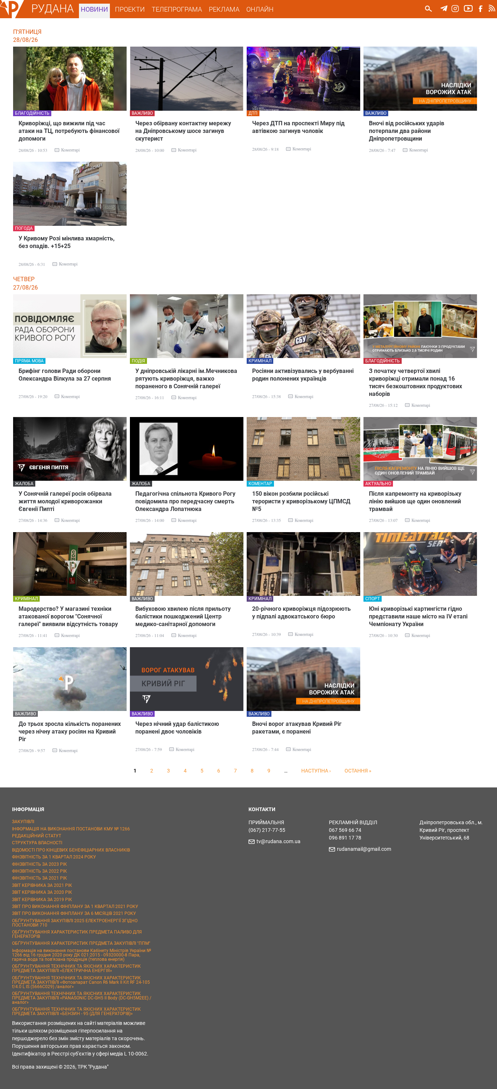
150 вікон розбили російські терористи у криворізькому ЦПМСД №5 (301, 501)
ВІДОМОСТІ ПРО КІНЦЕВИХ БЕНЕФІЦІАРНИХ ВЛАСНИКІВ (71, 850)
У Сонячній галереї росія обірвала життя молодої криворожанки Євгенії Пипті (65, 501)
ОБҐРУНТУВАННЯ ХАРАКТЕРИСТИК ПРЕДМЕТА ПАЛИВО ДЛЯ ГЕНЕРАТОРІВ (77, 934)
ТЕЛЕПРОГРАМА (177, 9)
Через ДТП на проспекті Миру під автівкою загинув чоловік (298, 127)
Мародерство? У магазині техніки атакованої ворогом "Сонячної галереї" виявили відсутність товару (68, 616)
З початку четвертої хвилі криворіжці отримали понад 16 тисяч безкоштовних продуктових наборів (415, 382)
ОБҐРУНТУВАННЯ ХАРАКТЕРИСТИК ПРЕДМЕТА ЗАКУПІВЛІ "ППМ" (81, 943)
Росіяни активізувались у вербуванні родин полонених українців (303, 374)
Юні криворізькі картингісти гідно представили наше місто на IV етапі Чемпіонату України (418, 616)
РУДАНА (52, 8)
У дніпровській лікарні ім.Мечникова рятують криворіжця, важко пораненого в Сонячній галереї (186, 378)
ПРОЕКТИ (130, 9)
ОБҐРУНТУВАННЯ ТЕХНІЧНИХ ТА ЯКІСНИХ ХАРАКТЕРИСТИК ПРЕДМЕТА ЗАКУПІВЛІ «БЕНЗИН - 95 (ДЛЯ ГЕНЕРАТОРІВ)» (76, 1011)
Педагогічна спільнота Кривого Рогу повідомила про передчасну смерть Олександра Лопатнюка (185, 501)
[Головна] (12, 16)
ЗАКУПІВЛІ (23, 821)
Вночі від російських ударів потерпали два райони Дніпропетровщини (406, 131)
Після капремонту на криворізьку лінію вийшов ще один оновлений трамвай (415, 501)
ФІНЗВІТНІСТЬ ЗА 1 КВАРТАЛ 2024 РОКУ (54, 857)
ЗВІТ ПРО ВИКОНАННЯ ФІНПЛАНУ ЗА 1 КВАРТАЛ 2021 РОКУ (75, 906)
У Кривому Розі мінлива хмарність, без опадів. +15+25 (67, 242)
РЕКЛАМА (224, 9)
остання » (358, 771)
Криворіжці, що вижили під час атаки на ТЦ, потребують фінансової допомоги (69, 131)
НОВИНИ (94, 9)
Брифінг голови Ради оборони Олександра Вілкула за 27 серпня (65, 374)
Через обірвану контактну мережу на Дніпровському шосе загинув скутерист (183, 131)
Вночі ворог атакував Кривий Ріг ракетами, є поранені (297, 727)
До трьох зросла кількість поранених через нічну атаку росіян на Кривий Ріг (70, 731)
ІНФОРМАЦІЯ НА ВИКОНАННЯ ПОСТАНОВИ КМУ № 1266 (71, 829)
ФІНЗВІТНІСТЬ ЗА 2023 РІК (39, 864)
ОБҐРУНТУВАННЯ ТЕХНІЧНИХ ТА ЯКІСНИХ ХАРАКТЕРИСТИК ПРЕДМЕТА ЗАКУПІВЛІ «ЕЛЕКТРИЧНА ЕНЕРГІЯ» (76, 968)
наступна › (316, 771)
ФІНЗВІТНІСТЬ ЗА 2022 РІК (39, 871)
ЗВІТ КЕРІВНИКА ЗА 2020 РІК (42, 892)
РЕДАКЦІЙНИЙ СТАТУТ (36, 835)
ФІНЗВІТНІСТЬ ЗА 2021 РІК (39, 878)
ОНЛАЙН (260, 9)
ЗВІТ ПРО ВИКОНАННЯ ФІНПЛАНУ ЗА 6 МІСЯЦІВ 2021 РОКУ (74, 913)
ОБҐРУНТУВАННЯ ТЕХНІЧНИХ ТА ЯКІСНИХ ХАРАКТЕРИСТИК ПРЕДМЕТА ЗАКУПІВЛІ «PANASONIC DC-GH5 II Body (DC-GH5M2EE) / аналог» (81, 998)
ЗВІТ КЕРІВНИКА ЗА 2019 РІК (42, 899)
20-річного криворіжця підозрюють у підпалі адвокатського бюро (301, 612)
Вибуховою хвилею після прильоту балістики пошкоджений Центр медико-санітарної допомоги (183, 616)
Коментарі (70, 150)
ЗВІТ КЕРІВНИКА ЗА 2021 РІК (42, 885)
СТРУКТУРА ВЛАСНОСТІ (37, 842)
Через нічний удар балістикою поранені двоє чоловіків (177, 727)
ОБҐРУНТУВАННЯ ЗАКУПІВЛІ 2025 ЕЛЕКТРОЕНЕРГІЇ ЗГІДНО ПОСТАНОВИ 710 (75, 923)
